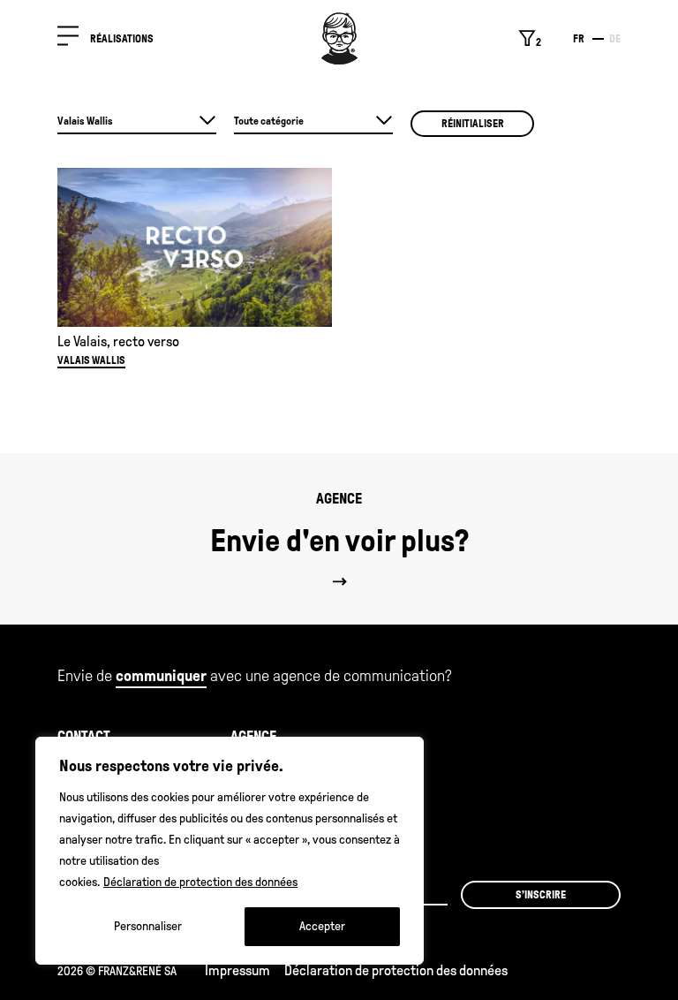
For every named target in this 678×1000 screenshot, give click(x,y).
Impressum (237, 970)
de (615, 39)
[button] (68, 39)
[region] (229, 851)
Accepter (322, 926)
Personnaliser (148, 926)
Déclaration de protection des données (200, 882)
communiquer (161, 676)
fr (578, 39)
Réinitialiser (472, 123)
